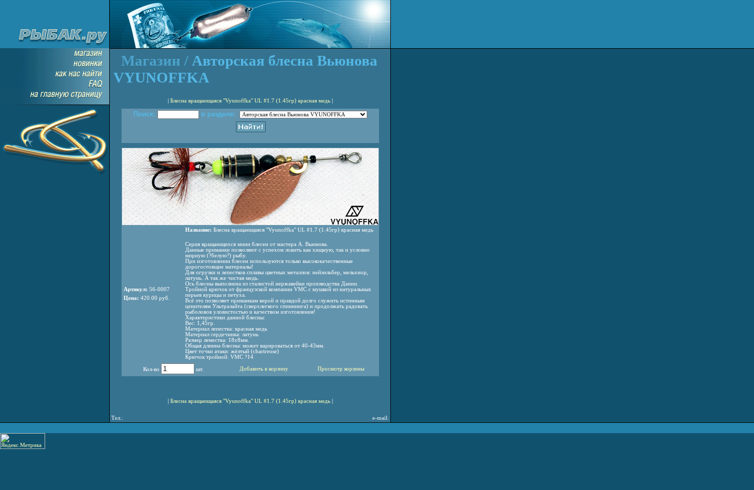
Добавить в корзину (264, 369)
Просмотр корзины (341, 369)
